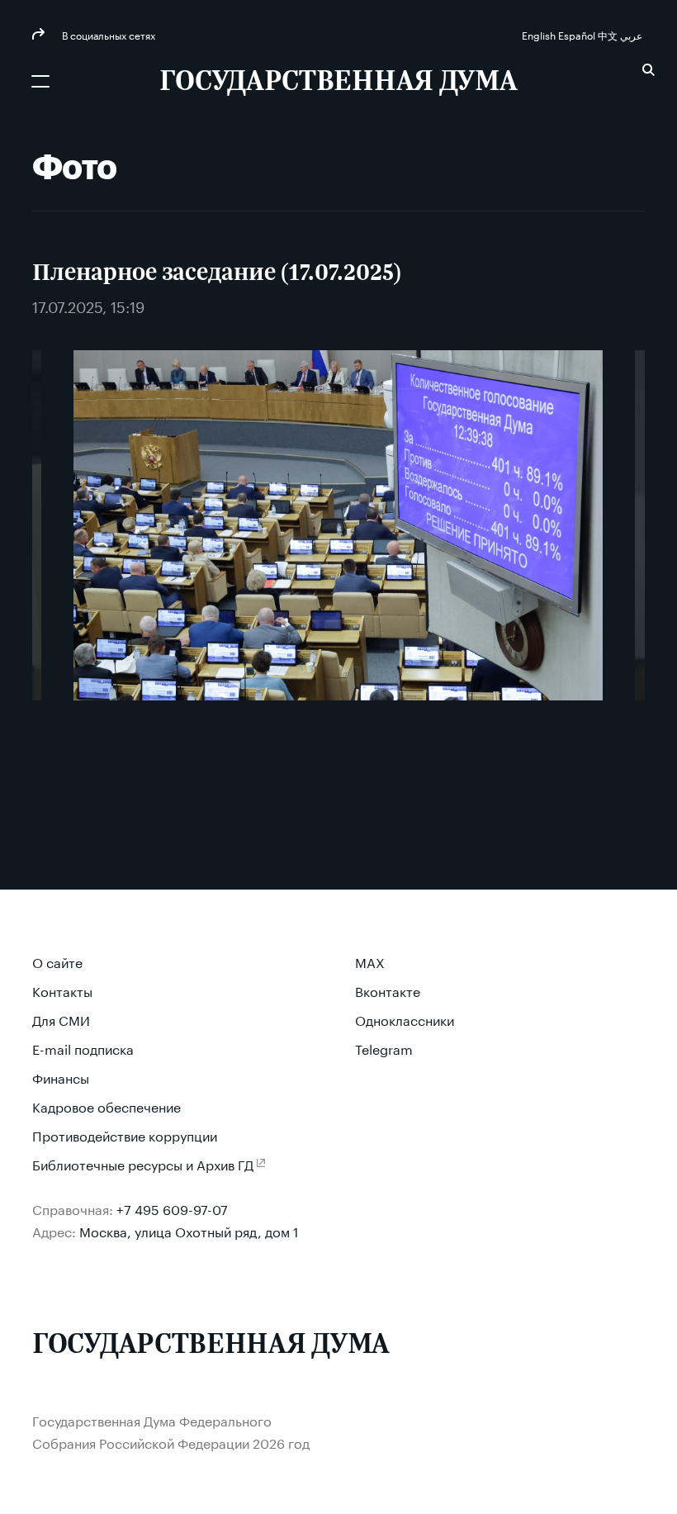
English (540, 34)
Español (578, 34)
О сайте (57, 961)
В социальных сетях (107, 34)
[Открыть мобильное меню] (40, 80)
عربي (632, 34)
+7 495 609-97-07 (172, 1208)
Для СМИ (61, 1019)
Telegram (384, 1047)
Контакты (62, 990)
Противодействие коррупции (124, 1134)
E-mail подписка (83, 1047)
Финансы (60, 1076)
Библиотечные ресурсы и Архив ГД (142, 1163)
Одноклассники (404, 1019)
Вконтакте (387, 990)
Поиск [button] (648, 70)
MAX (370, 961)
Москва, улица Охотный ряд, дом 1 (189, 1230)
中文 (609, 34)
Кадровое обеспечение (106, 1105)
